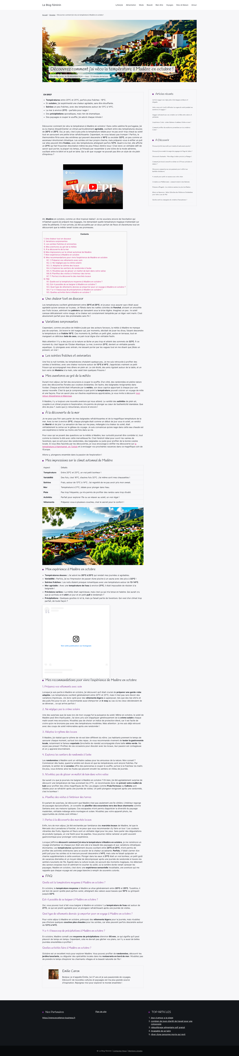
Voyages (169, 5)
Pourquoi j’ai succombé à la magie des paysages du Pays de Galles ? (172, 151)
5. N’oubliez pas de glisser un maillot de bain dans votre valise (76, 271)
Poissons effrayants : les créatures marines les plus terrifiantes (171, 187)
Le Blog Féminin (51, 4)
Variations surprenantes (55, 241)
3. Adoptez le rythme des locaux (63, 265)
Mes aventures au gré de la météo (60, 247)
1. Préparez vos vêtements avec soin (64, 260)
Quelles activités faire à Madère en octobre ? (69, 292)
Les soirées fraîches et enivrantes (60, 244)
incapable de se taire (161, 1031)
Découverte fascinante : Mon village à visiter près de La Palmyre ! (172, 157)
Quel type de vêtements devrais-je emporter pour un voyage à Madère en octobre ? (86, 287)
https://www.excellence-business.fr (58, 1017)
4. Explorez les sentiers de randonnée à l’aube (69, 268)
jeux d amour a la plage (162, 1017)
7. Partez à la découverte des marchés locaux (69, 276)
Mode (141, 5)
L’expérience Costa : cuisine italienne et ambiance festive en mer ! (171, 122)
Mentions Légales (135, 1051)
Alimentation (131, 5)
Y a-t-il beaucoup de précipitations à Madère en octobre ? (74, 289)
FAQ (46, 279)
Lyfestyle (119, 5)
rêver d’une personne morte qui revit (168, 1034)
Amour (194, 5)
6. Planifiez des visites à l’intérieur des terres (68, 273)
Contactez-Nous (120, 1051)
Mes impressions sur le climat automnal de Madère (67, 252)
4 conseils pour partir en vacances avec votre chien (167, 177)
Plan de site (100, 1011)
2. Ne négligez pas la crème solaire (64, 263)
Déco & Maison (182, 5)
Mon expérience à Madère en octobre (61, 255)
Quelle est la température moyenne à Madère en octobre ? (74, 281)
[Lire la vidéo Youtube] (93, 186)
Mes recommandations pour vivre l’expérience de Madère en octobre (75, 257)
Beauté (149, 5)
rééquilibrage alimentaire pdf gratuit (168, 1027)
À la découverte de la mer (56, 249)
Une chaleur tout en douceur (57, 238)
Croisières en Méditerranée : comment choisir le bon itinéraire (171, 182)
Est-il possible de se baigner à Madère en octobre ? (71, 284)
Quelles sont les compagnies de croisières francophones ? (169, 200)
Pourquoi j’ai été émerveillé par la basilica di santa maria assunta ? (171, 146)
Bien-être (159, 5)
